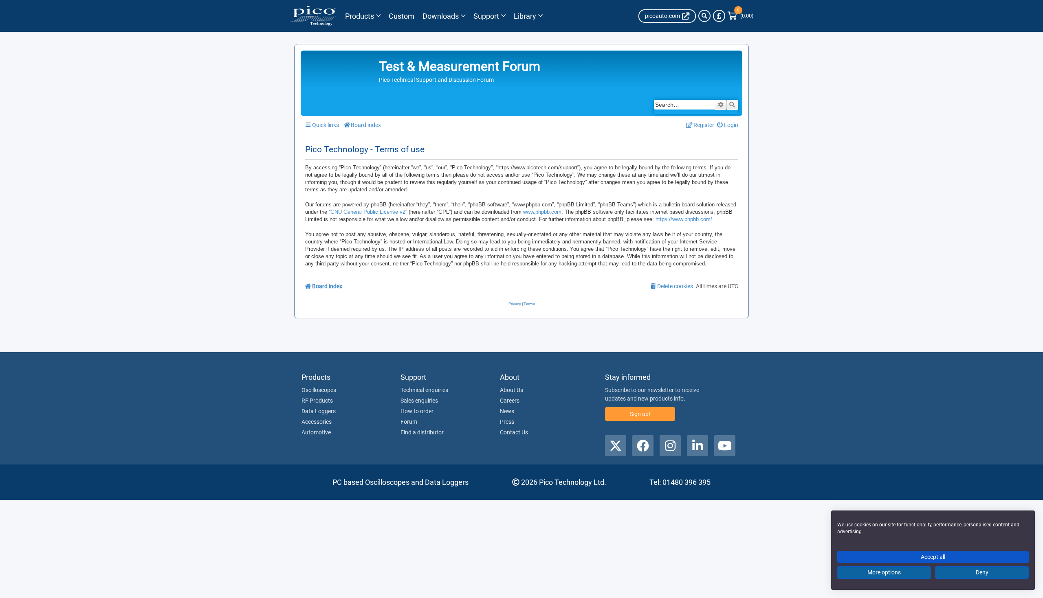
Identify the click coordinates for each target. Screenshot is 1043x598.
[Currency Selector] (719, 16)
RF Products (317, 400)
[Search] (704, 16)
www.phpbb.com (542, 212)
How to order (416, 411)
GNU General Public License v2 (367, 212)
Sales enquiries (419, 400)
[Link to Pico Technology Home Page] (313, 16)
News (507, 411)
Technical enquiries (424, 390)
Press (507, 421)
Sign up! (640, 414)
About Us (511, 390)
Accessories (316, 421)
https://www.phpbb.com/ (684, 219)
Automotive (316, 432)
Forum (408, 421)
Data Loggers (318, 411)
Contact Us (514, 432)
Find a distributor (422, 432)
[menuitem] (728, 125)
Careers (509, 400)
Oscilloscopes (318, 390)
